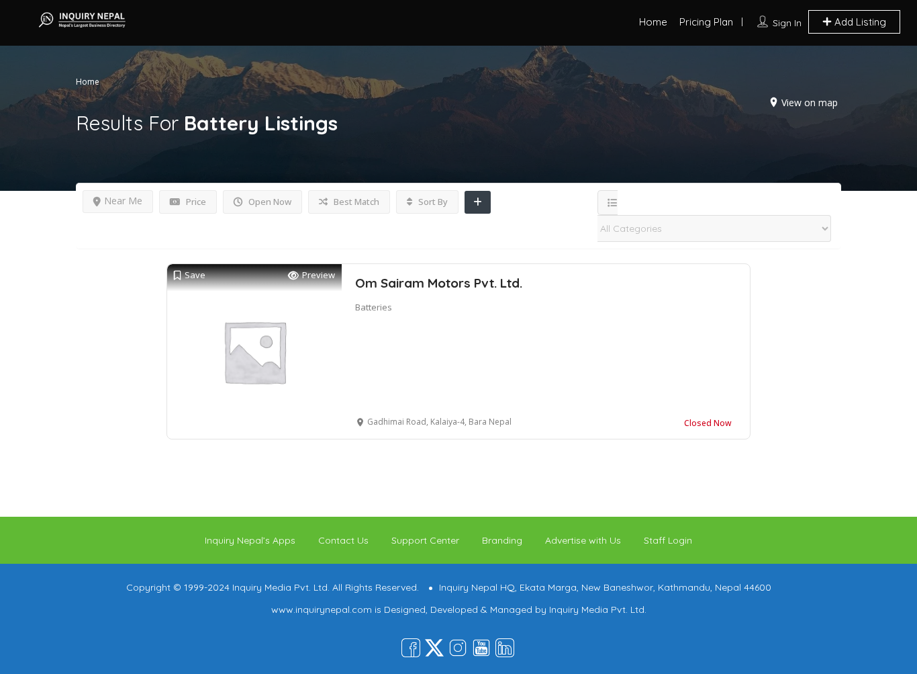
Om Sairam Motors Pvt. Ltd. (438, 283)
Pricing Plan (706, 21)
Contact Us (343, 540)
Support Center (425, 540)
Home (653, 21)
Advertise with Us (583, 540)
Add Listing (859, 21)
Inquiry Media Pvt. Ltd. (597, 609)
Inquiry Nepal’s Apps (250, 540)
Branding (502, 540)
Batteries (373, 307)
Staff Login (668, 540)
